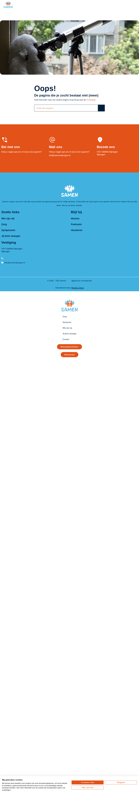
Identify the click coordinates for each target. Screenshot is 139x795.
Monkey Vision (77, 288)
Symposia (67, 322)
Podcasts (76, 224)
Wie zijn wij (7, 218)
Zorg (4, 224)
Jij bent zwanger (10, 236)
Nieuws (75, 218)
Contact (66, 339)
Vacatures (76, 230)
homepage (91, 100)
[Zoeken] (101, 108)
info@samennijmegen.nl (59, 155)
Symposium (8, 230)
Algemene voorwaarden (81, 281)
